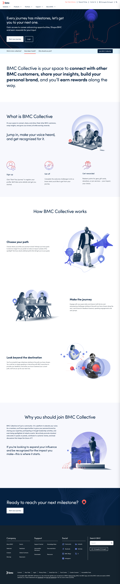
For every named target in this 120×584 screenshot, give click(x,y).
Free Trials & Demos (70, 2)
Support (38, 7)
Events (21, 544)
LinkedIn (80, 544)
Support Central (38, 544)
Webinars (9, 548)
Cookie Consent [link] (74, 572)
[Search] (116, 2)
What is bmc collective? (14, 51)
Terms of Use (72, 576)
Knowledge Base (51, 544)
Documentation (51, 548)
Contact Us (93, 2)
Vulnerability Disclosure (37, 549)
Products (16, 7)
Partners (27, 7)
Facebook (67, 549)
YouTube (80, 549)
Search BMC (95, 538)
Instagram (68, 558)
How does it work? (30, 51)
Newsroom (22, 557)
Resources (50, 554)
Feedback (22, 548)
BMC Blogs (68, 553)
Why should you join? (45, 51)
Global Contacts (23, 552)
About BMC (49, 7)
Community (68, 544)
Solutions (5, 7)
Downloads (37, 554)
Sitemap (9, 557)
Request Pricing (83, 2)
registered (40, 577)
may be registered (51, 577)
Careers (9, 552)
